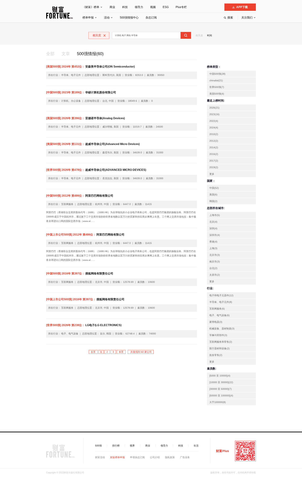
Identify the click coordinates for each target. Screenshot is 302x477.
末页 (121, 352)
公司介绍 (155, 457)
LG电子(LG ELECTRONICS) (83, 325)
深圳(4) (213, 228)
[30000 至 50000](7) (220, 388)
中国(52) (214, 188)
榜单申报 (88, 17)
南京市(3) (214, 261)
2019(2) (213, 167)
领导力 (139, 7)
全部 (50, 53)
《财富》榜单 (90, 7)
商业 (112, 7)
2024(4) (213, 127)
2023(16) (214, 114)
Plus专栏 (181, 7)
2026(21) (214, 107)
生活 (196, 445)
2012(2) (213, 140)
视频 (153, 7)
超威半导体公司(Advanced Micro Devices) (93, 144)
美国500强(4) (216, 93)
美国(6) (213, 194)
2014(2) (213, 147)
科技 (125, 7)
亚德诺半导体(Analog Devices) (85, 118)
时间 (209, 35)
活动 (107, 17)
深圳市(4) (214, 235)
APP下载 (242, 7)
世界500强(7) (216, 87)
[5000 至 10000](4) (219, 375)
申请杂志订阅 (137, 457)
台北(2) (213, 268)
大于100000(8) (217, 402)
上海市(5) (214, 215)
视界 (132, 445)
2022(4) (213, 121)
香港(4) (213, 241)
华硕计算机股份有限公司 (81, 92)
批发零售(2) (215, 355)
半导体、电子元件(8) (220, 302)
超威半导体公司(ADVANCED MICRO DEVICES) (96, 169)
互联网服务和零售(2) (220, 341)
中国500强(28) (217, 73)
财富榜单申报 (117, 457)
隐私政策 (170, 457)
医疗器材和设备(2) (219, 348)
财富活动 (100, 457)
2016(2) (213, 154)
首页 (93, 352)
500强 (98, 445)
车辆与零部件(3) (218, 335)
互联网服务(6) (217, 308)
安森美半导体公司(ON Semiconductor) (90, 66)
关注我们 (247, 17)
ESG (166, 7)
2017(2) (213, 160)
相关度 (199, 35)
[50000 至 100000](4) (221, 395)
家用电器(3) (215, 322)
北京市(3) (214, 255)
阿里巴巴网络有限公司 (79, 195)
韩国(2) (213, 201)
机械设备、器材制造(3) (222, 328)
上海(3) (213, 248)
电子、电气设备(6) (219, 315)
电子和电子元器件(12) (221, 295)
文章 (66, 53)
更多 (211, 174)
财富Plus (222, 451)
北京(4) (213, 221)
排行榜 (116, 445)
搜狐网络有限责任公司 (79, 273)
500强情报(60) (90, 53)
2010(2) (213, 134)
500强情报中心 (129, 17)
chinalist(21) (216, 80)
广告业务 (185, 457)
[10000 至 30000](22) (221, 382)
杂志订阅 (151, 17)
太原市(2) (214, 274)
